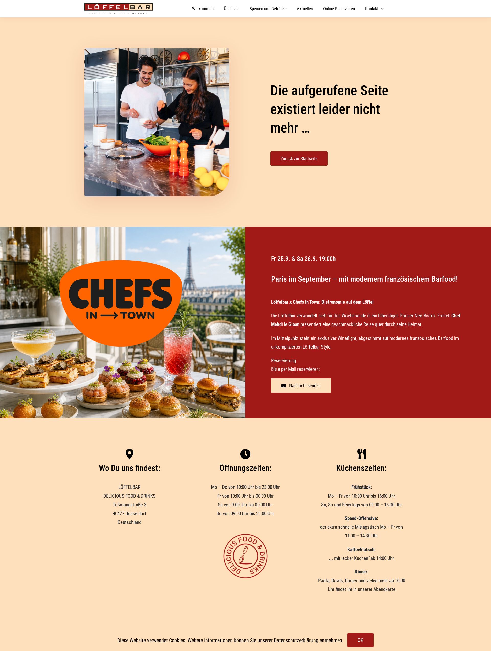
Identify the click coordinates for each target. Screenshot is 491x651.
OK (360, 640)
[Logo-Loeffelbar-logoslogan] (118, 6)
